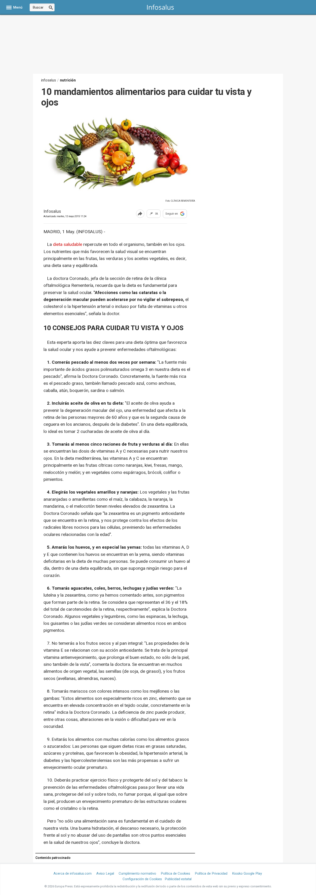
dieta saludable (67, 244)
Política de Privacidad (211, 873)
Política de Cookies (175, 873)
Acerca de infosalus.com (72, 873)
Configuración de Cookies (142, 879)
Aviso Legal (105, 873)
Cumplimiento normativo (137, 873)
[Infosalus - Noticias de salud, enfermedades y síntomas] (160, 7)
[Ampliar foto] (115, 197)
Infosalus (52, 211)
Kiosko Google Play (247, 873)
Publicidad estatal (178, 879)
